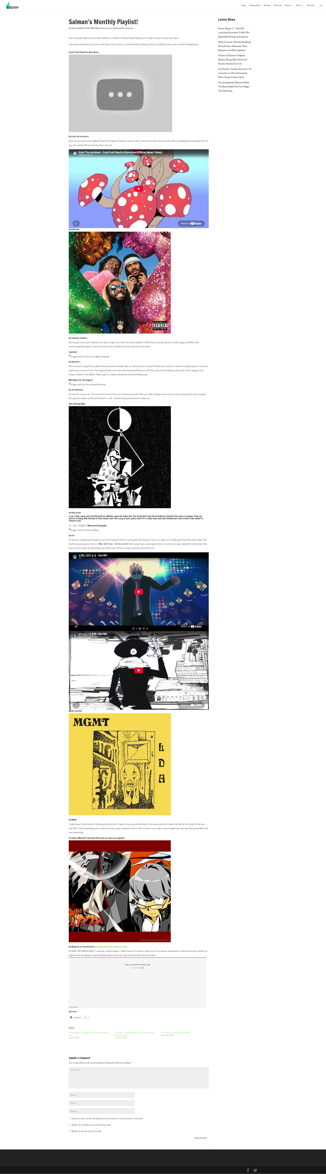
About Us (311, 5)
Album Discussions (103, 28)
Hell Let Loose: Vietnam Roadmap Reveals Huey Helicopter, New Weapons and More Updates (234, 46)
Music (298, 5)
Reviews (267, 5)
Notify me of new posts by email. (86, 1131)
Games (287, 5)
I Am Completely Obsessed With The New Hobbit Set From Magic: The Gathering (234, 86)
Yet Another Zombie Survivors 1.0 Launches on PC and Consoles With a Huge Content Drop (234, 73)
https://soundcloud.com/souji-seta (110, 946)
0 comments (127, 28)
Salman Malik (77, 28)
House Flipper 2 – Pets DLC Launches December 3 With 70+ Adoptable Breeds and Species (234, 32)
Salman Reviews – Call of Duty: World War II (176, 1033)
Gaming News (254, 5)
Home (243, 5)
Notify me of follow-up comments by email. (91, 1124)
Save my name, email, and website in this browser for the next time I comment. (107, 1118)
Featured (278, 5)
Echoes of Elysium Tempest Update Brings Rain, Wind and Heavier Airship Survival (232, 59)
